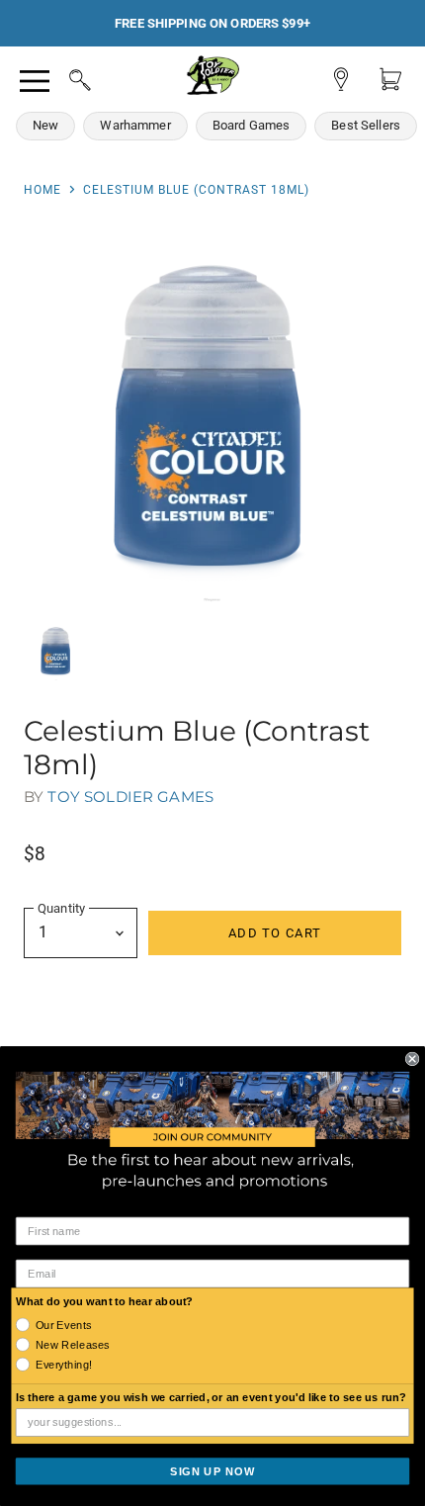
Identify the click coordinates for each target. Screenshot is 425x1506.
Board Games (251, 125)
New (45, 125)
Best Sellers (365, 125)
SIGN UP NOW (212, 1470)
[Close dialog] (412, 1058)
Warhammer (135, 125)
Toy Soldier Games (130, 796)
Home (42, 190)
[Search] (61, 77)
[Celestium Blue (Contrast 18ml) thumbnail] (56, 651)
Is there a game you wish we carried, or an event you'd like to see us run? (211, 1397)
